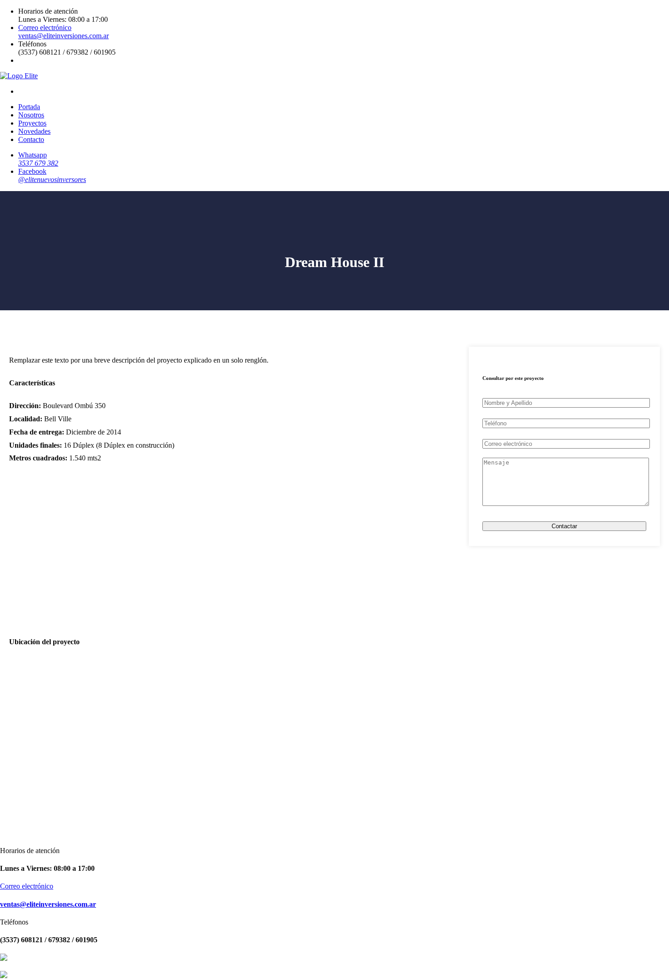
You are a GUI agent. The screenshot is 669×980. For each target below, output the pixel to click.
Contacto (31, 139)
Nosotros (31, 115)
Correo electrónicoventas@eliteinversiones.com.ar (63, 32)
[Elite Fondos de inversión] (19, 76)
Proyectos (32, 123)
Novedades (34, 131)
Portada (29, 107)
